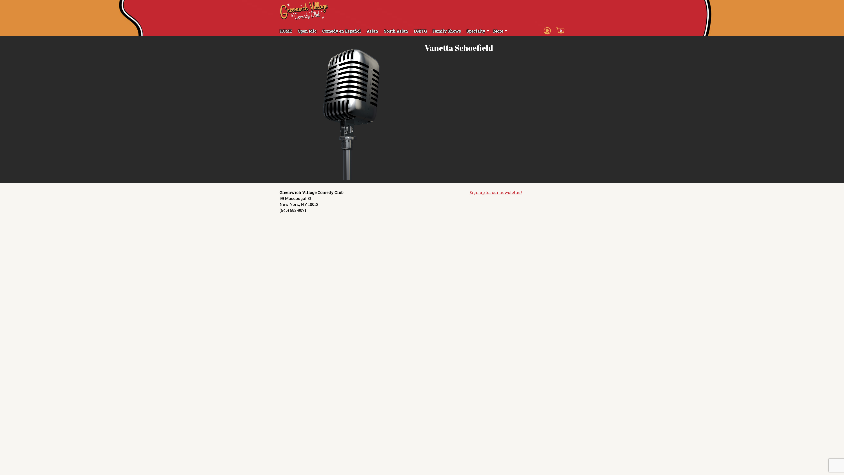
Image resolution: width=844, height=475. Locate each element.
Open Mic (307, 31)
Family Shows (447, 31)
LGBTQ (420, 31)
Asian (372, 31)
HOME (286, 31)
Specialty (476, 31)
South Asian (396, 31)
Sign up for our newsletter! (495, 192)
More (498, 31)
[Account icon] (547, 31)
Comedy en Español (341, 31)
